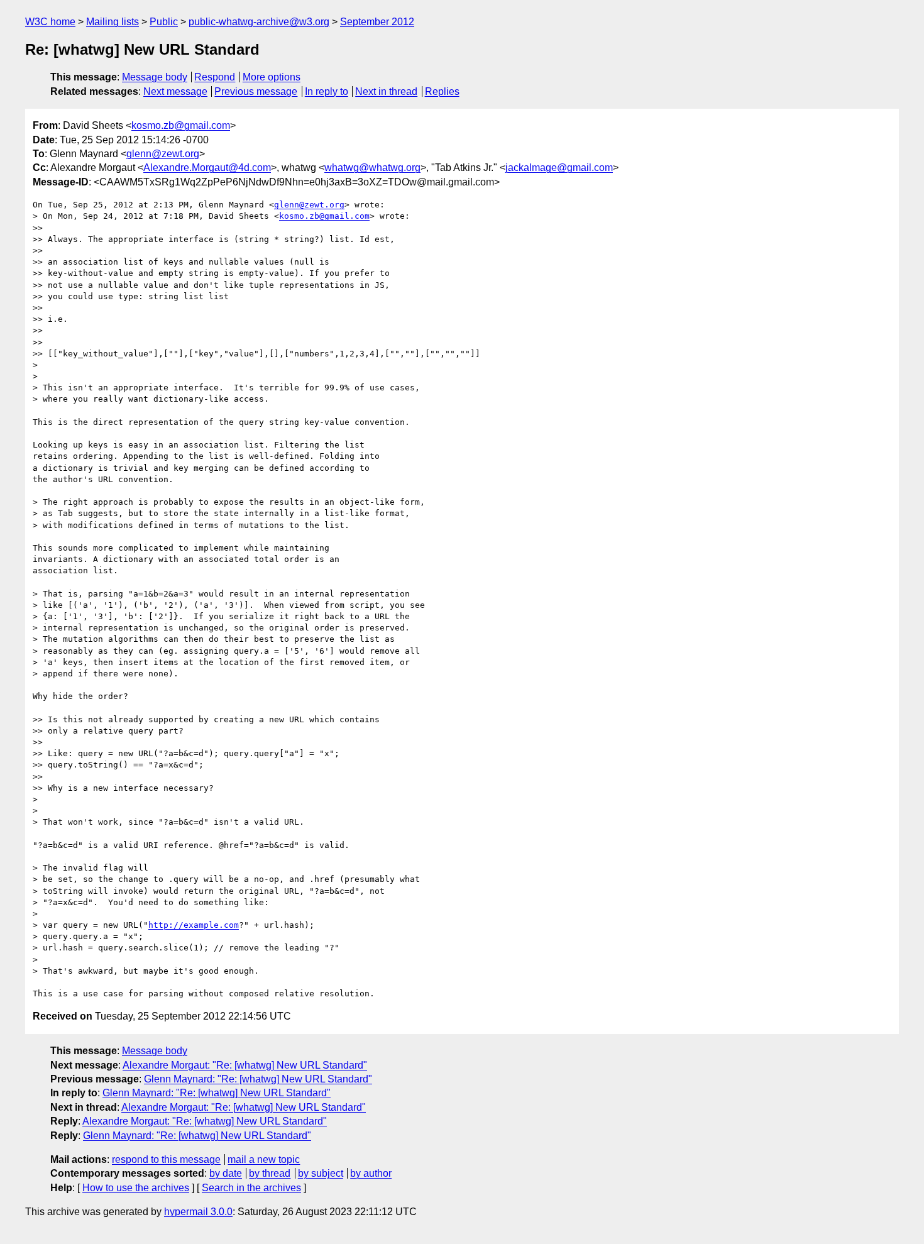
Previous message (255, 91)
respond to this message (166, 1159)
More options (271, 77)
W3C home (50, 21)
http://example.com (193, 925)
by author (371, 1173)
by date (225, 1173)
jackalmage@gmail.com (559, 167)
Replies (442, 91)
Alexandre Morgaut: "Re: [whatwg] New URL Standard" (245, 1065)
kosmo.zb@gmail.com (180, 125)
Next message (175, 91)
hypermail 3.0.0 (198, 1211)
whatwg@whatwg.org (372, 167)
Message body (154, 77)
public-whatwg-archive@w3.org (259, 21)
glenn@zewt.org (162, 153)
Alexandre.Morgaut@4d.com (207, 167)
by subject (320, 1173)
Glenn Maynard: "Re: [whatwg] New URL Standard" (258, 1079)
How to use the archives (135, 1187)
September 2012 (377, 21)
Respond (214, 77)
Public (164, 21)
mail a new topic (264, 1159)
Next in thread (386, 91)
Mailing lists (112, 21)
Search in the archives (251, 1187)
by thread (269, 1173)
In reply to (326, 91)
